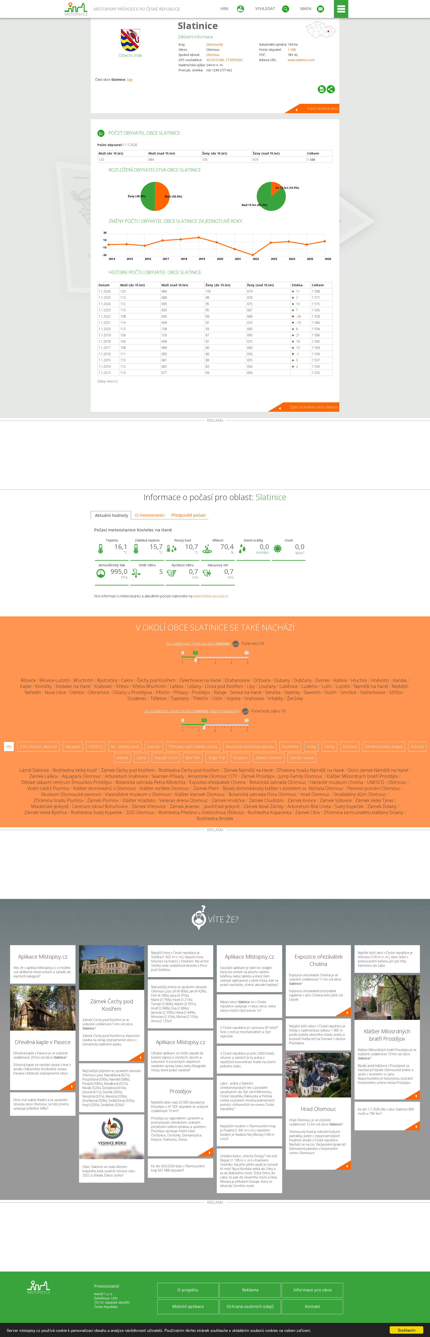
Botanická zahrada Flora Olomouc (263, 794)
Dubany (282, 680)
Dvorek (322, 680)
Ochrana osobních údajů (250, 1306)
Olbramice (98, 692)
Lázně (141, 757)
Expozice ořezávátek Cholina (217, 782)
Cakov (127, 680)
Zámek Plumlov (103, 800)
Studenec (136, 698)
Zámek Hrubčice (228, 800)
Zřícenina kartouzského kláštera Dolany (363, 812)
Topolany (179, 698)
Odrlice (77, 692)
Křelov (122, 686)
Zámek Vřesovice (149, 806)
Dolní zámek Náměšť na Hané (378, 770)
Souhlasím (406, 1330)
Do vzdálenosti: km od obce (198, 643)
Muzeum (240, 757)
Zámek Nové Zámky (263, 806)
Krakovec (103, 686)
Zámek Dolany (381, 806)
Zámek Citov (307, 812)
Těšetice (158, 698)
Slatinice (198, 25)
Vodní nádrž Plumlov (48, 788)
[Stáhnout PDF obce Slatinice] (322, 89)
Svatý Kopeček (349, 806)
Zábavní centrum (268, 757)
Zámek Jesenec (185, 806)
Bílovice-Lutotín (54, 680)
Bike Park (192, 757)
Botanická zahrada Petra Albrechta (150, 782)
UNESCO (95, 746)
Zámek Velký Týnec (374, 800)
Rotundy (417, 746)
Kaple (25, 686)
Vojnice (233, 698)
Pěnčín (163, 692)
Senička (273, 692)
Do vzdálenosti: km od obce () (191, 711)
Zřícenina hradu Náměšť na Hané (310, 770)
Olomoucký (214, 44)
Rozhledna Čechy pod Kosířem (189, 770)
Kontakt (312, 1306)
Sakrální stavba (302, 757)
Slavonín (312, 692)
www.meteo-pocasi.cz (210, 596)
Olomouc (213, 55)
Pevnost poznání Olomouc (373, 788)
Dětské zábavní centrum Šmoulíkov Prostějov (66, 782)
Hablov (340, 680)
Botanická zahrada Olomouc (277, 782)
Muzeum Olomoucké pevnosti (71, 794)
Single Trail (216, 757)
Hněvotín (380, 680)
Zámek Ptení (206, 788)
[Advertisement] (215, 456)
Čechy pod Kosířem (156, 680)
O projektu (187, 1289)
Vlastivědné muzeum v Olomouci (138, 794)
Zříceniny (350, 746)
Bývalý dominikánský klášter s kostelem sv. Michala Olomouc (283, 788)
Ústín (217, 698)
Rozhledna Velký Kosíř (75, 770)
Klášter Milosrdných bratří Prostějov (362, 776)
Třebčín (200, 698)
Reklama (250, 1289)
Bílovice (28, 680)
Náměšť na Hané (371, 686)
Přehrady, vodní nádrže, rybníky (193, 746)
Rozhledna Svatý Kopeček (96, 812)
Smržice (348, 692)
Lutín (327, 686)
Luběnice (289, 686)
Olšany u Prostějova (132, 692)
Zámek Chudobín (266, 800)
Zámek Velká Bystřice (45, 812)
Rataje (220, 692)
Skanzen (154, 746)
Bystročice (107, 680)
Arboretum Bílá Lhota (309, 806)
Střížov (396, 692)
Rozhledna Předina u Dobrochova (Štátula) (201, 812)
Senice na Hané (245, 692)
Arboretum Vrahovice (126, 776)
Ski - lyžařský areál (125, 746)
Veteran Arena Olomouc (183, 800)
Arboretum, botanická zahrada (250, 746)
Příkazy (181, 692)
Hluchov (359, 680)
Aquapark (72, 746)
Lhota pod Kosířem (224, 686)
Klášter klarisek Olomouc (200, 794)
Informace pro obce (312, 1289)
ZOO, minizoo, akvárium (38, 746)
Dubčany (303, 680)
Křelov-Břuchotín (149, 686)
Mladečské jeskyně (50, 806)
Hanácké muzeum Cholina (336, 782)
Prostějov (201, 692)
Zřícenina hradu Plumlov (58, 800)
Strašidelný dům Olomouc (360, 794)
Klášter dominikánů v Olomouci (104, 788)
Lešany (194, 686)
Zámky (329, 746)
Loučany (267, 686)
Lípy (130, 79)
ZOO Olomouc (140, 812)
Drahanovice (237, 680)
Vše (9, 746)
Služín (331, 692)
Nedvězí (400, 686)
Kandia (400, 680)
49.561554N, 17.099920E (224, 60)
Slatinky (292, 692)
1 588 (292, 49)
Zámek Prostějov (258, 776)
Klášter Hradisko (139, 800)
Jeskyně (122, 757)
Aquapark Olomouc (81, 776)
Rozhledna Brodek (215, 818)
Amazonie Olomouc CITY (212, 776)
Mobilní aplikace (188, 1306)
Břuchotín (83, 680)
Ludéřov (309, 686)
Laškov (176, 686)
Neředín (33, 692)
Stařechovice (372, 692)
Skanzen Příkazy (168, 776)
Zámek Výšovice (336, 800)
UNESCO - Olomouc (386, 782)
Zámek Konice (302, 800)
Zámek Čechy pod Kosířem (128, 770)
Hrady (311, 746)
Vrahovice (254, 698)
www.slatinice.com (301, 60)
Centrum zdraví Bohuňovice (100, 806)
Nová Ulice (55, 692)
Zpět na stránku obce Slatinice (314, 407)
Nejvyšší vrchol (165, 757)
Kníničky (43, 686)
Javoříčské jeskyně (222, 806)
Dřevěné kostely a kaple (384, 746)
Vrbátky (275, 698)
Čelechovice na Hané (200, 680)
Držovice (262, 680)
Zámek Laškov (43, 776)
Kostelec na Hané (73, 686)
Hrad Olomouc (315, 794)
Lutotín (343, 686)
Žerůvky (295, 698)
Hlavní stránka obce (322, 108)
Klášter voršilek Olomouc (164, 788)
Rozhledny (290, 746)
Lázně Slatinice (34, 770)
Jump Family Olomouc (300, 776)
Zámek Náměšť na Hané (248, 770)
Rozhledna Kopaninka (269, 812)
